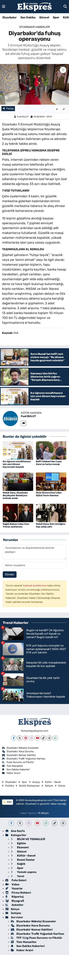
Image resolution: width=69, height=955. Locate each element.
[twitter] (20, 823)
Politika (9, 785)
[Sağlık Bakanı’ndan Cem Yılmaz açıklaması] (18, 512)
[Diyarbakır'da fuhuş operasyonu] (34, 84)
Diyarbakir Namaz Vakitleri (21, 755)
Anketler (17, 904)
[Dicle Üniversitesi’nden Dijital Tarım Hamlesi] (51, 481)
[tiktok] (54, 823)
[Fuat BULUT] (10, 418)
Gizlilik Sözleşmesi (29, 785)
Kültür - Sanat (53, 782)
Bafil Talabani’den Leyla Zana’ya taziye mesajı (49, 463)
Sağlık (20, 863)
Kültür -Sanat (26, 855)
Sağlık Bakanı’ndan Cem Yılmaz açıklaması (16, 525)
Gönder (9, 574)
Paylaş (10, 108)
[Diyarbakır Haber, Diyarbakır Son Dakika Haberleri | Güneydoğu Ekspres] (34, 6)
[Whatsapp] (55, 738)
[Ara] (65, 6)
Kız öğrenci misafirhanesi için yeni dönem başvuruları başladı (17, 464)
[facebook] (11, 823)
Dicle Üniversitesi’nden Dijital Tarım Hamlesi (49, 494)
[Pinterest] (25, 738)
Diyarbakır (9, 17)
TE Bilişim (43, 813)
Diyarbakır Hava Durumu (20, 751)
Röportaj (17, 896)
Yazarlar (17, 888)
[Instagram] (31, 738)
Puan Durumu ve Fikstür (20, 762)
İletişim (49, 785)
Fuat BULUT (23, 116)
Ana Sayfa (18, 830)
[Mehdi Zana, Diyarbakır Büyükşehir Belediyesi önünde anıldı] (18, 481)
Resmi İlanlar (25, 859)
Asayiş (36, 782)
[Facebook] (13, 738)
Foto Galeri (18, 880)
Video (15, 884)
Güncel (44, 17)
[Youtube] (37, 738)
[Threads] (49, 738)
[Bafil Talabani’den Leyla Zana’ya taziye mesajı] (51, 450)
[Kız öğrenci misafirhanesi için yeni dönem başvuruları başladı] (18, 450)
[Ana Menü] (3, 6)
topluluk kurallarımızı (35, 585)
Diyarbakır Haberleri (34, 27)
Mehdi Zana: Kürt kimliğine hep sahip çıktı (50, 525)
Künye (61, 785)
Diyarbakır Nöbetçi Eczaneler (23, 747)
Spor (56, 17)
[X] (19, 738)
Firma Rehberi (21, 892)
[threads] (63, 823)
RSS (9, 802)
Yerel (20, 876)
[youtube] (37, 823)
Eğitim (21, 843)
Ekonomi (22, 847)
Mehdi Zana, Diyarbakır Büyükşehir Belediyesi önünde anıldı (15, 495)
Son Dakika (28, 17)
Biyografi (17, 900)
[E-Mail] (23, 423)
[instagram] (28, 823)
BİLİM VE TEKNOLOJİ (30, 839)
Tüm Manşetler (15, 765)
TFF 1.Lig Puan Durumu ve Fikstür (39, 937)
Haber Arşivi (13, 773)
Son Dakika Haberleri (18, 769)
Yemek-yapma (26, 872)
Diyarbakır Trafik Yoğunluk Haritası (26, 758)
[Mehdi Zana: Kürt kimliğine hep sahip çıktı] (51, 512)
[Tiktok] (43, 738)
